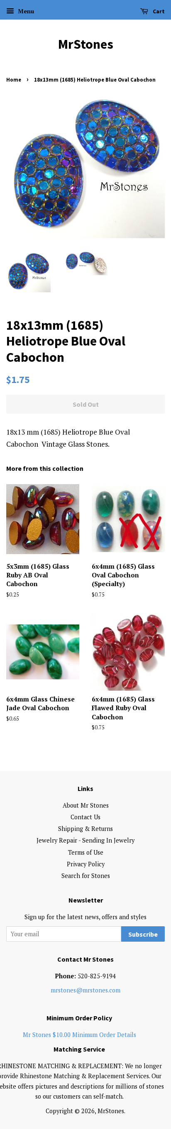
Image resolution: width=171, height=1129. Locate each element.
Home (13, 79)
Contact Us (85, 817)
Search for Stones (85, 876)
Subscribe (143, 934)
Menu (25, 11)
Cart (158, 11)
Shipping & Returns (85, 829)
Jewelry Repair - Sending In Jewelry (85, 840)
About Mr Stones (86, 805)
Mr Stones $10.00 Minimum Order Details (79, 1035)
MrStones (85, 44)
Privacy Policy (86, 864)
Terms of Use (85, 852)
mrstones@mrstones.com (85, 990)
